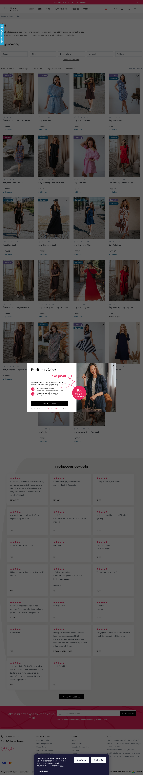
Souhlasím (98, 760)
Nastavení (43, 771)
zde (61, 765)
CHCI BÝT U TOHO (49, 403)
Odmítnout (82, 760)
